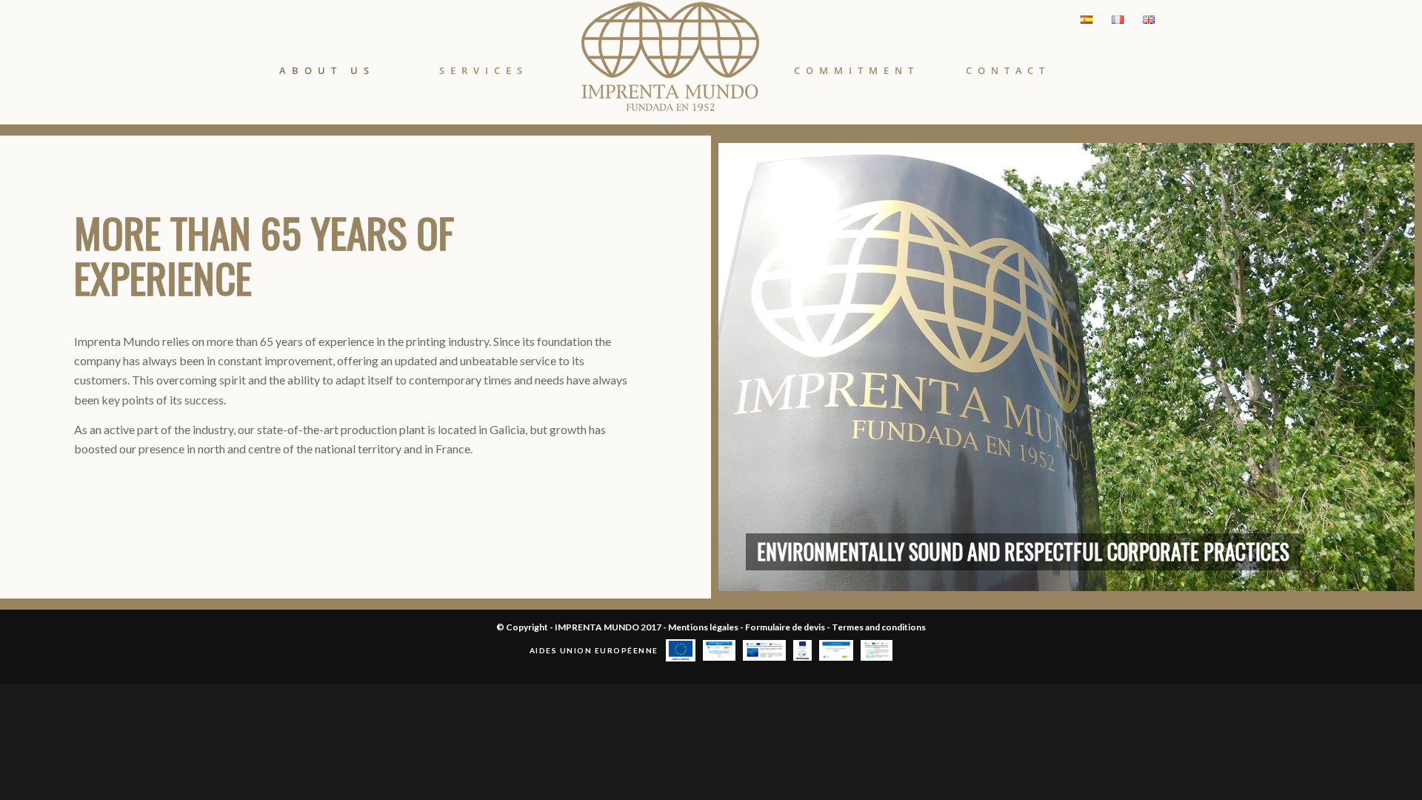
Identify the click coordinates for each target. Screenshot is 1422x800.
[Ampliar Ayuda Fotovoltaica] (876, 650)
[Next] (1381, 367)
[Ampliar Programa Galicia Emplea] (836, 650)
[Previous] (752, 367)
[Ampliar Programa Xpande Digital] (802, 650)
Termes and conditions (879, 627)
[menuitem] (326, 50)
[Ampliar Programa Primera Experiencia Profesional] (719, 650)
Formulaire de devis (786, 627)
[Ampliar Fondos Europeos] (764, 650)
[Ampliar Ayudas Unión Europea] (680, 650)
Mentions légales (704, 627)
